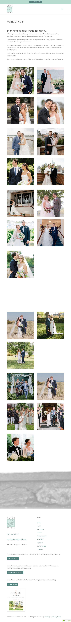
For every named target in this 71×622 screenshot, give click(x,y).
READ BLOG (12, 584)
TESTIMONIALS (41, 546)
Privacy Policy (56, 617)
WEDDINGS (40, 529)
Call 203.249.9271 (35, 2)
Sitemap (47, 617)
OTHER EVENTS (41, 536)
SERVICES (40, 542)
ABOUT (39, 526)
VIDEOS (39, 532)
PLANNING (40, 539)
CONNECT (40, 549)
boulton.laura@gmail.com (16, 539)
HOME (39, 522)
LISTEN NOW (13, 558)
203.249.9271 (13, 534)
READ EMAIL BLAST (15, 572)
